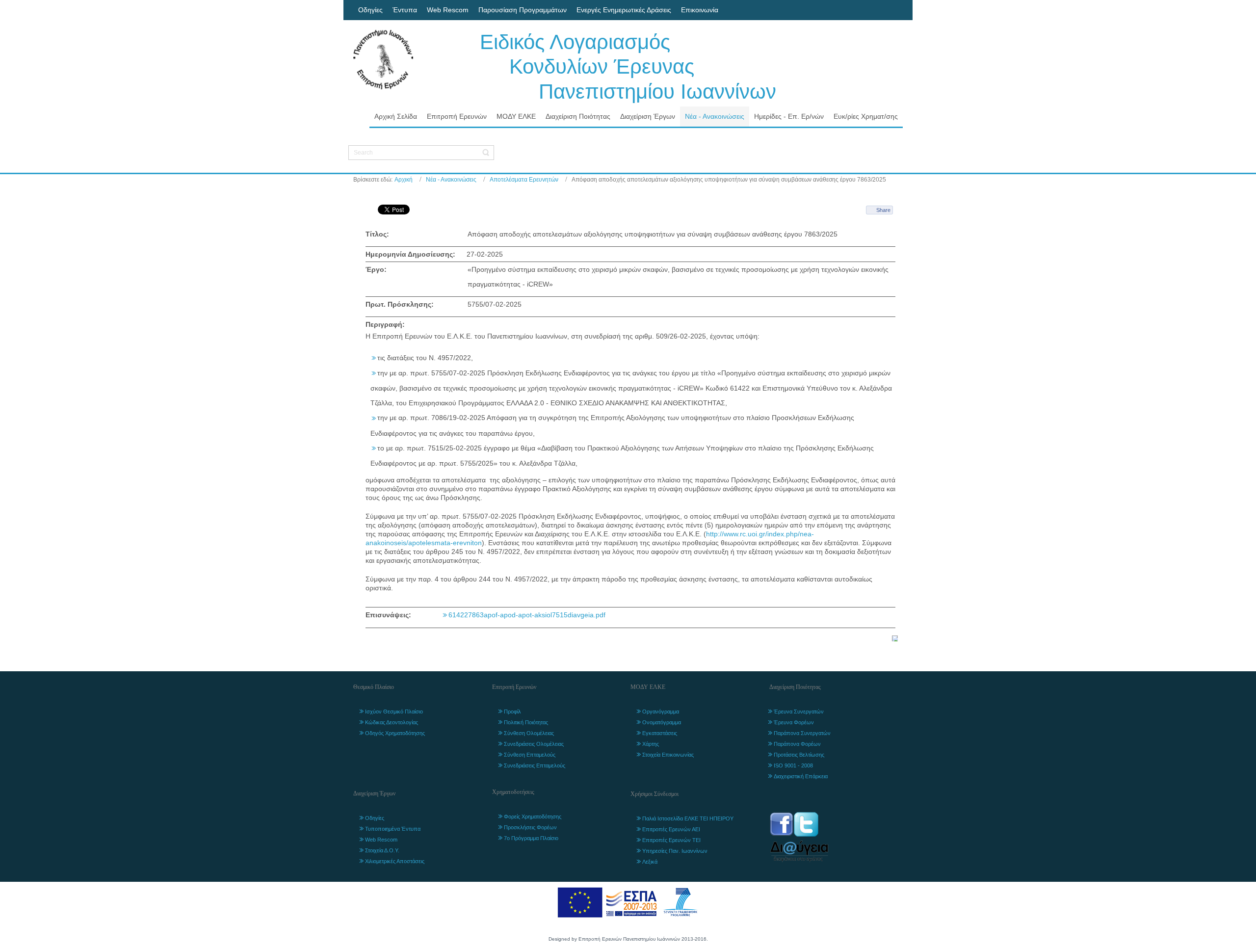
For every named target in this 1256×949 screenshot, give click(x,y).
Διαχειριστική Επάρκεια (801, 776)
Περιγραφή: (385, 324)
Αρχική (403, 179)
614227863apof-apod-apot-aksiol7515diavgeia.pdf (526, 615)
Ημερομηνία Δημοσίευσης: (410, 254)
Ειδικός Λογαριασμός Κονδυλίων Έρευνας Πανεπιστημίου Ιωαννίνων (628, 66)
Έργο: (376, 269)
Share (883, 210)
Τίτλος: (377, 234)
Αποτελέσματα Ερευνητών (524, 179)
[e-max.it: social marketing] (895, 637)
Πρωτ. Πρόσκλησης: (400, 304)
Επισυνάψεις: (388, 615)
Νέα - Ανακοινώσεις (451, 179)
